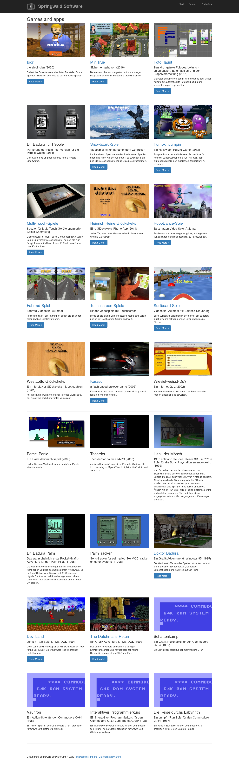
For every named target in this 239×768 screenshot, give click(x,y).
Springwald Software (60, 6)
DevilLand (35, 636)
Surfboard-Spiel (167, 305)
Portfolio (206, 4)
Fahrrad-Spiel (38, 305)
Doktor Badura (166, 553)
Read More (35, 81)
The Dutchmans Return (110, 636)
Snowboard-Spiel (104, 144)
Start (181, 4)
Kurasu (96, 381)
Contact (193, 4)
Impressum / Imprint (86, 756)
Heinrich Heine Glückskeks (113, 223)
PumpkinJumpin (167, 144)
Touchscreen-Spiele (107, 305)
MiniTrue (97, 62)
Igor (30, 62)
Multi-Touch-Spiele (42, 223)
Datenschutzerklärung (110, 756)
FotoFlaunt (163, 62)
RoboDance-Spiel (169, 223)
